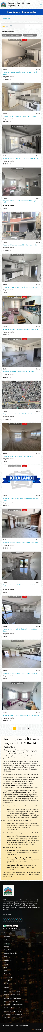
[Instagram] (12, 920)
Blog (5, 943)
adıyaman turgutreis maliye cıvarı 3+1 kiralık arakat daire (20, 673)
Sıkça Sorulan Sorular (10, 953)
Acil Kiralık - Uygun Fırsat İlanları (14, 1008)
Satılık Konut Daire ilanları (12, 991)
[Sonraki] (28, 728)
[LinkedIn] (16, 920)
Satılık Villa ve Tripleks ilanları (13, 1018)
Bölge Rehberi (8, 950)
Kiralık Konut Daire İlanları (12, 995)
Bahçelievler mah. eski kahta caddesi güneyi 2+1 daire (20, 116)
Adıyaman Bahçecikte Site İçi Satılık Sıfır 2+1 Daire (18, 372)
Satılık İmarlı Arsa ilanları (11, 1001)
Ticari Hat (7, 980)
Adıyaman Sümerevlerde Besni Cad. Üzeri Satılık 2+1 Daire (21, 158)
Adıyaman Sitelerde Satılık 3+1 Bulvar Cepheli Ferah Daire (21, 715)
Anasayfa (7, 937)
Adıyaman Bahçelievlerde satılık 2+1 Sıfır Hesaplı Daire (20, 245)
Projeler (6, 984)
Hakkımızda (7, 940)
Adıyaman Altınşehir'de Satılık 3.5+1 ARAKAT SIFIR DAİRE (20, 542)
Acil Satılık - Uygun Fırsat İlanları (13, 1005)
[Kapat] (40, 4)
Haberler (7, 946)
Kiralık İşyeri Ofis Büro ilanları (13, 1014)
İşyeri (5, 971)
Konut (6, 964)
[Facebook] (4, 920)
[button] (33, 26)
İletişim (6, 956)
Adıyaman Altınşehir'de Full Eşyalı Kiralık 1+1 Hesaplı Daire (21, 329)
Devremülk (7, 974)
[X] (8, 920)
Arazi (5, 967)
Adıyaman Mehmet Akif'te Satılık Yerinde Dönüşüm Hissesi (21, 414)
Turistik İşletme (8, 977)
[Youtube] (20, 920)
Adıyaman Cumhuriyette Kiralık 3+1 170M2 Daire (18, 456)
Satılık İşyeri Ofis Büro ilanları (13, 1011)
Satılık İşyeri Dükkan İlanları (12, 998)
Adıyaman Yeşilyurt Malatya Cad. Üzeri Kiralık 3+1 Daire (20, 287)
